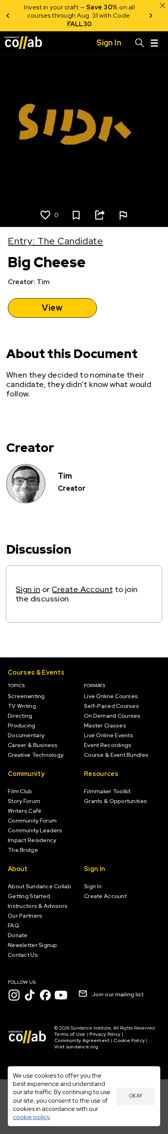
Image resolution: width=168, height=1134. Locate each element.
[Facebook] (45, 995)
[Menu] (154, 43)
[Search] (140, 43)
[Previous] (8, 15)
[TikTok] (29, 995)
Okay (136, 1096)
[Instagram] (14, 995)
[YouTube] (61, 995)
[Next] (151, 15)
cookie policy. (31, 1117)
